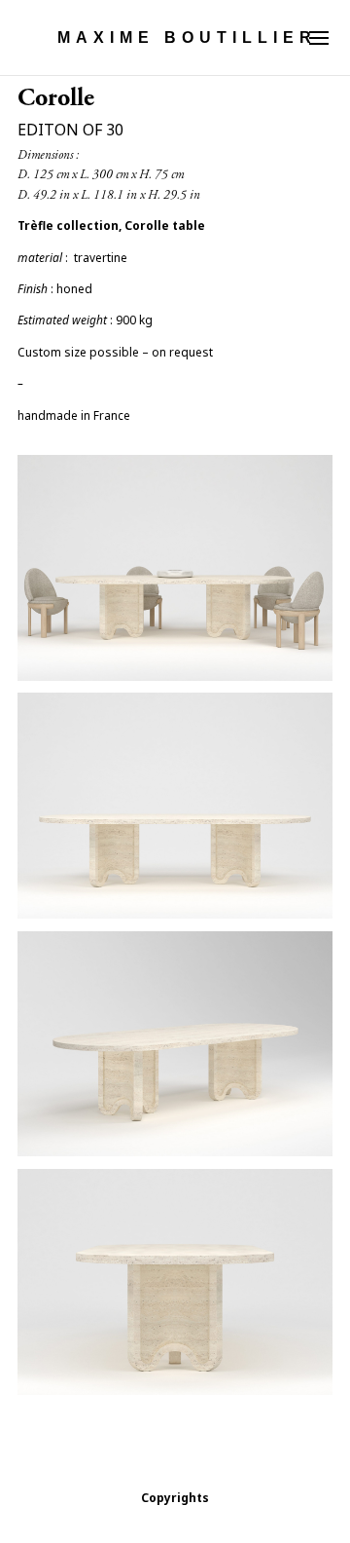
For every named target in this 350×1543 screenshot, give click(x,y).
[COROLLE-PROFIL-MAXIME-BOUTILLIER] (175, 1394)
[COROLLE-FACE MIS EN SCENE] (175, 680)
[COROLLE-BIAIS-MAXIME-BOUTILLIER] (175, 1156)
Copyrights (175, 1497)
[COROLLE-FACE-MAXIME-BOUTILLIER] (175, 918)
